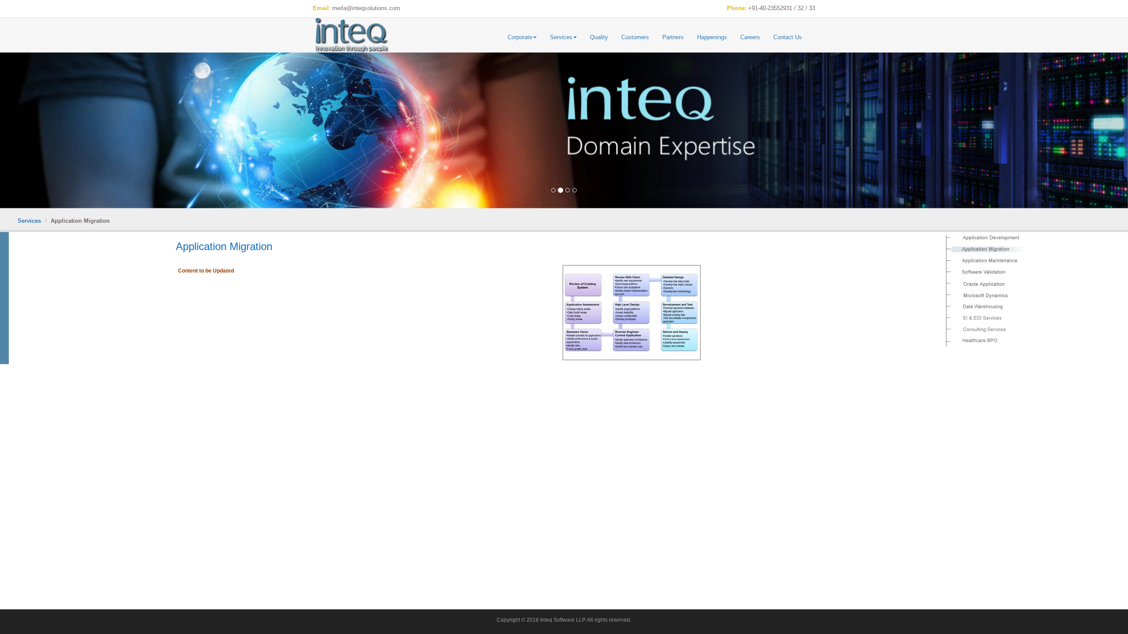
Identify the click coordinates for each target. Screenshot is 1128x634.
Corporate (520, 37)
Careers (750, 37)
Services (561, 37)
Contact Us (787, 37)
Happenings (712, 37)
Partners (673, 37)
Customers (635, 37)
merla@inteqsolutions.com (366, 8)
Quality (599, 37)
